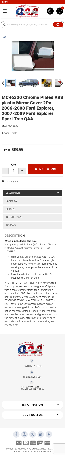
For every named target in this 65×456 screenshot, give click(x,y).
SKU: (4, 125)
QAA (4, 37)
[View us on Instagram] (24, 434)
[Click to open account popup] (50, 11)
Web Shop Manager (42, 451)
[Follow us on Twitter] (32, 434)
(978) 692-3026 (33, 366)
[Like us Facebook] (16, 434)
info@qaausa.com (32, 377)
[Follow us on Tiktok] (40, 434)
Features (11, 200)
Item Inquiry (11, 181)
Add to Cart (48, 169)
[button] (32, 24)
